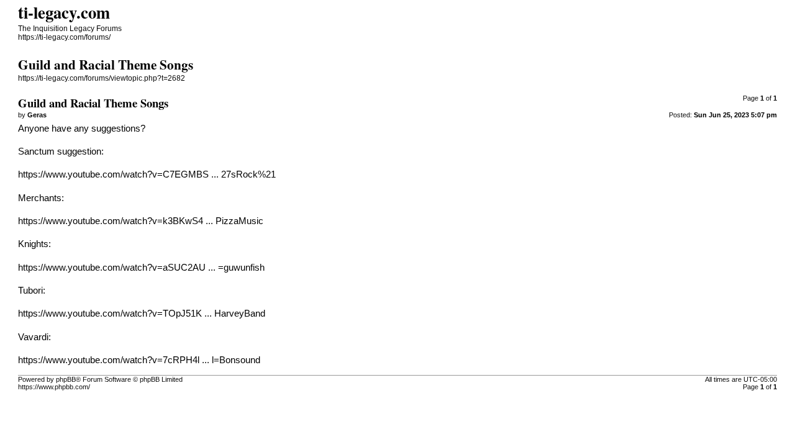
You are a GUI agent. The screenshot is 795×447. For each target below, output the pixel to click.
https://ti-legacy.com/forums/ (64, 37)
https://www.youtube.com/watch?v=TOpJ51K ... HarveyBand (141, 313)
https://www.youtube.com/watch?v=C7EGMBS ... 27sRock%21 (147, 174)
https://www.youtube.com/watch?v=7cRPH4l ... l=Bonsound (139, 360)
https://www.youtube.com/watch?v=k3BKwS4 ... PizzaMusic (140, 221)
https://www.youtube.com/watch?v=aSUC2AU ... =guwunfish (141, 268)
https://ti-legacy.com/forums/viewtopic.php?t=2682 (101, 78)
